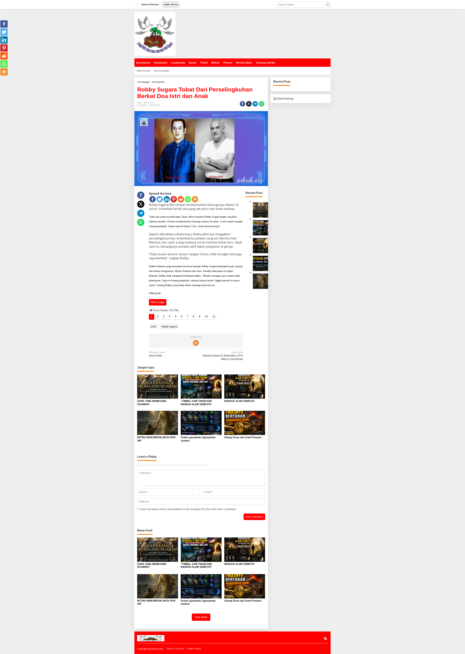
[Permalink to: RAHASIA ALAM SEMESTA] (260, 245)
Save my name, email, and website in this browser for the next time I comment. (188, 509)
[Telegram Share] (255, 104)
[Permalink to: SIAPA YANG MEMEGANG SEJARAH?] (260, 209)
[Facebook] (152, 199)
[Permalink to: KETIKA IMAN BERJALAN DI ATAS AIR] (260, 281)
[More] (195, 199)
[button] (327, 4)
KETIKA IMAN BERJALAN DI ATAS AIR (156, 439)
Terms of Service (175, 648)
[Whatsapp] (261, 104)
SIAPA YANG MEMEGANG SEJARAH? (151, 403)
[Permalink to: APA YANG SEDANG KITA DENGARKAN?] (260, 263)
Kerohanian (142, 105)
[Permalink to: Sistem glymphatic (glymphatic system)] (201, 422)
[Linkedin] (166, 199)
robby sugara (169, 326)
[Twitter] (159, 199)
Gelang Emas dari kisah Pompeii (242, 437)
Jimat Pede (157, 354)
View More (201, 617)
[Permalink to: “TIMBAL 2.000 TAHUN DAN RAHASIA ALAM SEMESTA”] (260, 227)
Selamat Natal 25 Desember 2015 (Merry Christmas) (222, 355)
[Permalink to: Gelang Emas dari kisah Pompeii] (244, 422)
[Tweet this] (249, 104)
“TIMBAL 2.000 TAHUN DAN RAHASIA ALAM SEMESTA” (196, 403)
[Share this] (242, 104)
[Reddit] (181, 199)
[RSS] (196, 343)
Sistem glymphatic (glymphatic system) (198, 439)
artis (153, 326)
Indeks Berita (194, 648)
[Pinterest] (174, 199)
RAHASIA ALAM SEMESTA (239, 401)
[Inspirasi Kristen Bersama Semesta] (154, 33)
